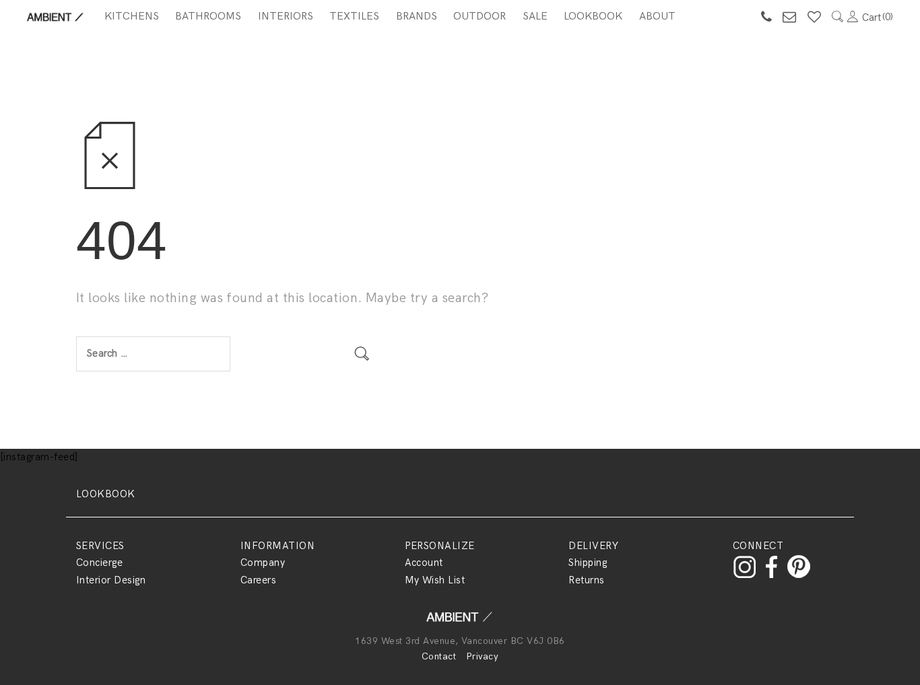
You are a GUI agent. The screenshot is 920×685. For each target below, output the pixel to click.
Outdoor (479, 16)
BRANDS (416, 16)
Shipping (587, 562)
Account (424, 562)
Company (262, 562)
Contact (439, 656)
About (657, 16)
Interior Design (110, 580)
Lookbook (593, 16)
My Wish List (435, 580)
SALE (535, 16)
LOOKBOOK (105, 494)
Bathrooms (208, 16)
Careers (258, 580)
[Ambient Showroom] (460, 620)
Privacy (482, 656)
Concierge (99, 562)
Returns (586, 580)
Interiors (285, 16)
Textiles (354, 16)
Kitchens (131, 16)
